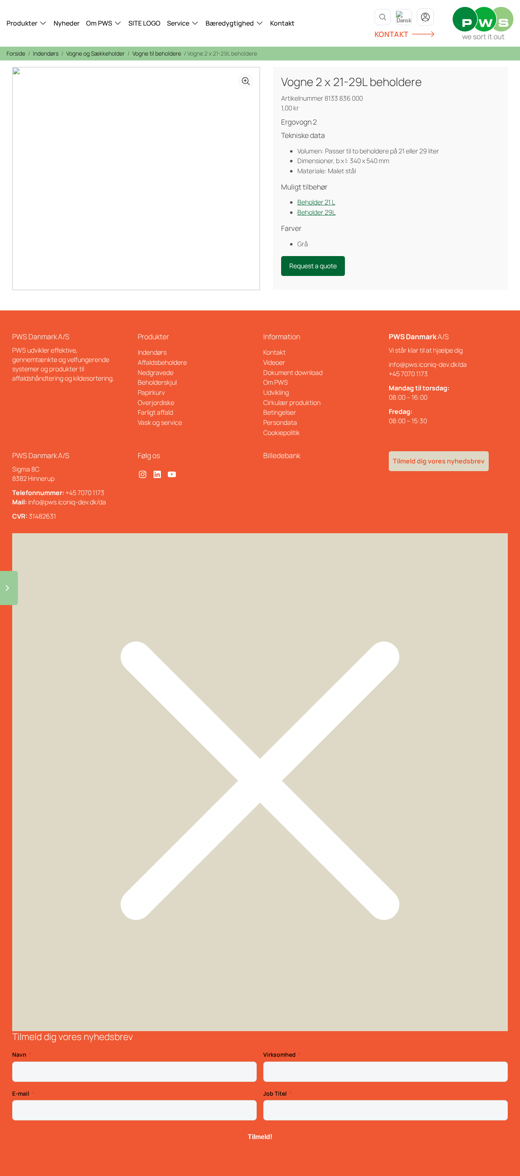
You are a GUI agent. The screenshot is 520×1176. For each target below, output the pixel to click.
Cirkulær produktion (292, 402)
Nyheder (67, 23)
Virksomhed (279, 1054)
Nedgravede (155, 372)
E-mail (20, 1093)
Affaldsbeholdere (162, 362)
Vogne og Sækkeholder (95, 53)
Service (178, 23)
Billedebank (281, 455)
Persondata (280, 422)
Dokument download (293, 372)
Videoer (274, 362)
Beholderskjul (157, 382)
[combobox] (404, 17)
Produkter (21, 23)
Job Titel (275, 1093)
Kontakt (282, 23)
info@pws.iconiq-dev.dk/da (428, 364)
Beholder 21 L (316, 202)
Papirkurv (151, 392)
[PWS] (483, 23)
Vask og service (160, 422)
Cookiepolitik (281, 432)
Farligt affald (155, 412)
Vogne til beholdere (156, 53)
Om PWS (99, 23)
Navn (19, 1054)
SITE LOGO (144, 23)
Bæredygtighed (230, 23)
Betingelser (279, 412)
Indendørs (45, 53)
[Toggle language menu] (404, 17)
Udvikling (276, 392)
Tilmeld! (260, 1136)
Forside (15, 53)
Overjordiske (156, 402)
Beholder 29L (316, 212)
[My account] (425, 17)
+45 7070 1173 (408, 373)
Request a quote (313, 265)
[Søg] (383, 17)
